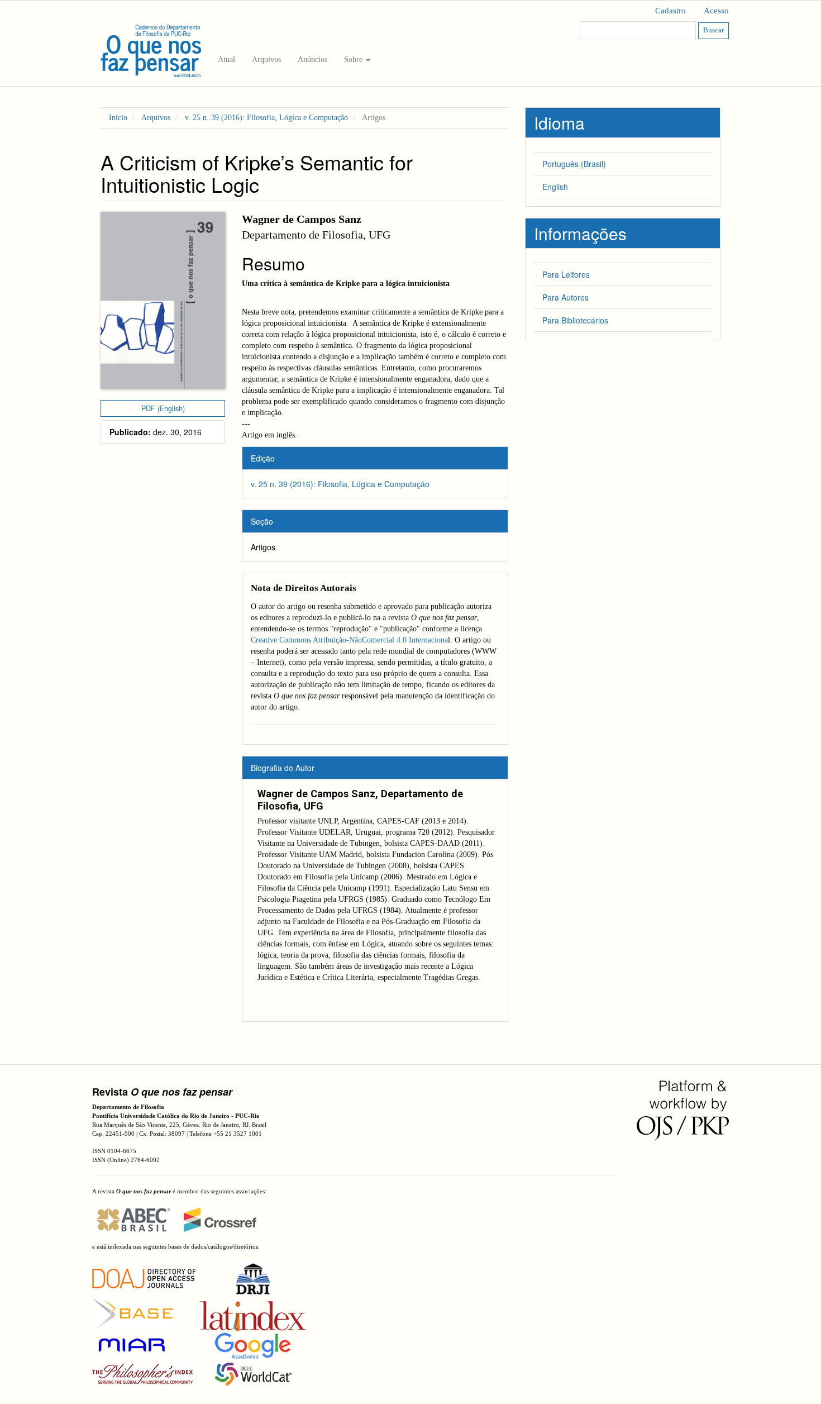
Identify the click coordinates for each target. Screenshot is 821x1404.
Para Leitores (566, 274)
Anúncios (312, 59)
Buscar (713, 30)
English (555, 186)
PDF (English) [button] (163, 408)
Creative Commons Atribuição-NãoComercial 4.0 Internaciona (349, 640)
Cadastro (670, 10)
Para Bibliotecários (575, 320)
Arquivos (266, 59)
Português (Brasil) (574, 163)
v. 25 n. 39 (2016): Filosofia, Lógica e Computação (266, 117)
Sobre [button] (354, 59)
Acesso (716, 10)
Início (118, 117)
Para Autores (565, 297)
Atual (226, 59)
